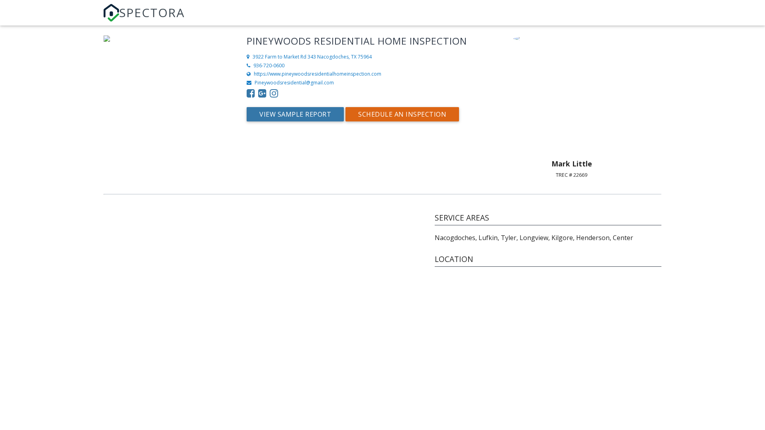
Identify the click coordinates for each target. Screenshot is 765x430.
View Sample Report (295, 114)
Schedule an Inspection (402, 114)
